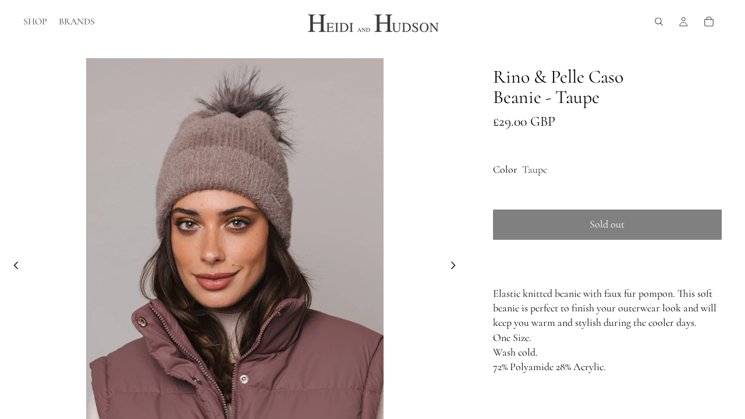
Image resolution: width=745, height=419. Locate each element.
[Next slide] (457, 267)
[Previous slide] (13, 267)
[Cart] (709, 21)
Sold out (607, 224)
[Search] (659, 21)
